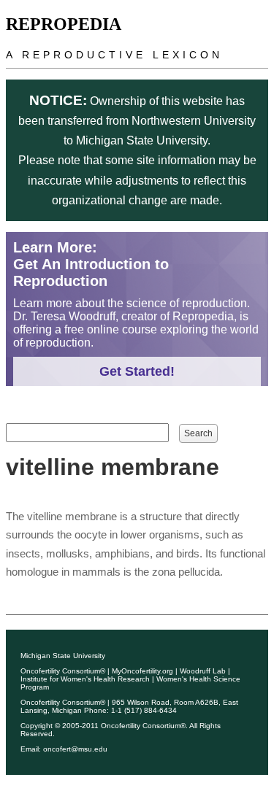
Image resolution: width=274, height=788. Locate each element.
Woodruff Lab (203, 671)
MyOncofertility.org (142, 671)
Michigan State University (62, 656)
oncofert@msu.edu (75, 749)
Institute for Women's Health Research (85, 679)
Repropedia (63, 24)
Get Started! (137, 371)
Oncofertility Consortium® (62, 671)
